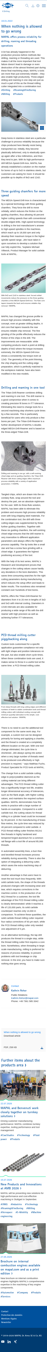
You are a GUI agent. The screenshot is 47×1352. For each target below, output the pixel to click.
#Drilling (5, 89)
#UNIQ (4, 1204)
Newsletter (6, 1322)
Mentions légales (9, 1318)
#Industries (16, 1204)
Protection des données (11, 1315)
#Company (22, 1292)
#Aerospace (6, 1212)
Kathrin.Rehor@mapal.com (24, 998)
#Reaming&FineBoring (24, 89)
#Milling (5, 93)
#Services (5, 1296)
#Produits (18, 93)
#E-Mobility (22, 1212)
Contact (4, 1311)
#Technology (23, 1135)
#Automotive (7, 1292)
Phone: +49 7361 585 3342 (24, 1001)
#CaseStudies (7, 1135)
